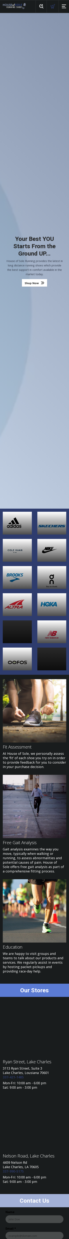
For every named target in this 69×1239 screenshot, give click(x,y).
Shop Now (32, 283)
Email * (11, 1228)
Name (10, 1212)
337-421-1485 (13, 1077)
